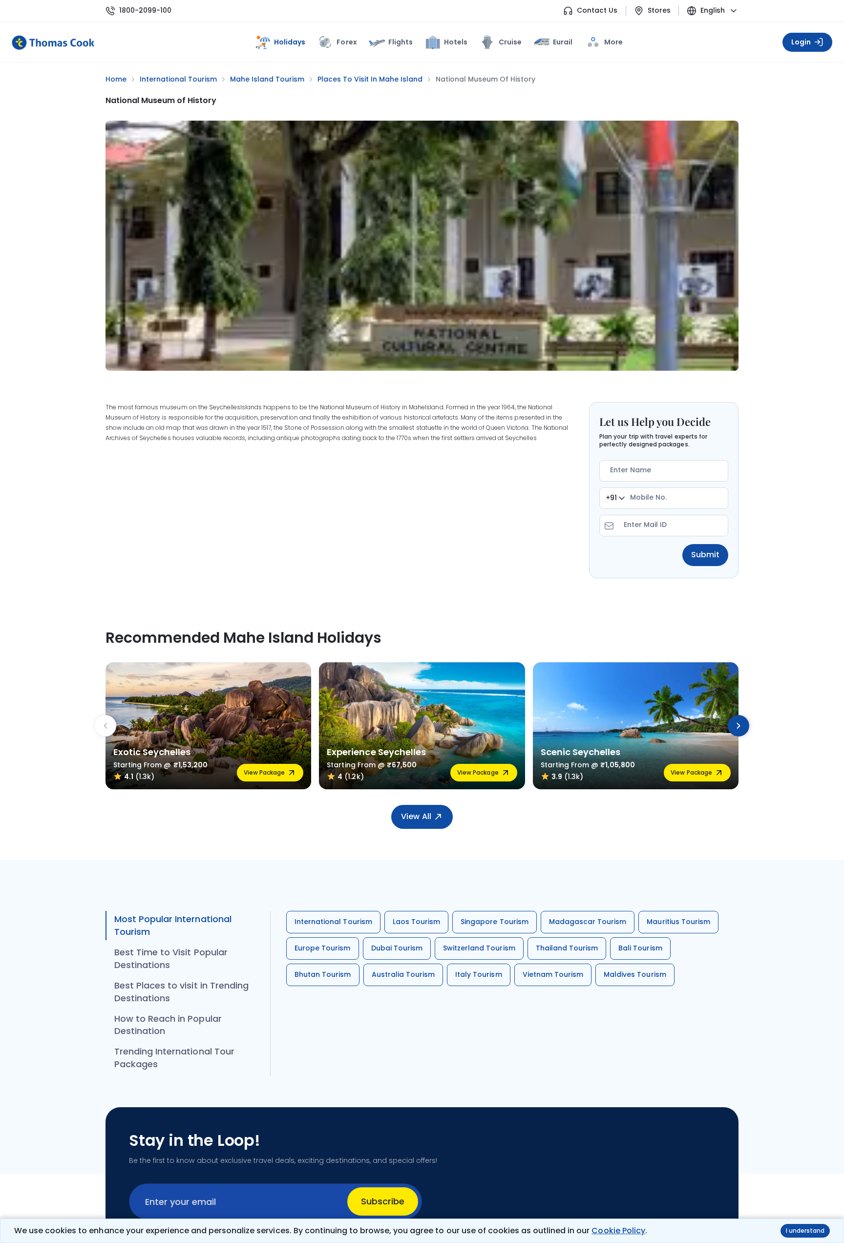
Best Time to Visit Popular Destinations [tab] (171, 958)
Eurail (562, 42)
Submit (705, 554)
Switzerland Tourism (479, 948)
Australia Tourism (403, 974)
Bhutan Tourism (323, 974)
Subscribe (382, 1201)
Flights (400, 42)
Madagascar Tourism (588, 922)
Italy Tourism (478, 974)
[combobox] (615, 498)
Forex (347, 42)
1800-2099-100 (145, 10)
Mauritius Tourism (678, 922)
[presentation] (105, 726)
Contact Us (597, 10)
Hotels (455, 42)
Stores (659, 10)
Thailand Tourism (567, 948)
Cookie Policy (618, 1230)
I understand (805, 1230)
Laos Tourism (416, 922)
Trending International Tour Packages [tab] (174, 1057)
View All (416, 816)
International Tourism (333, 922)
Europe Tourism (323, 948)
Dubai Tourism (396, 948)
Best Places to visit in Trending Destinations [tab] (181, 991)
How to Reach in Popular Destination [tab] (168, 1024)
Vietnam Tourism (553, 974)
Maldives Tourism (635, 974)
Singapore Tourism (494, 922)
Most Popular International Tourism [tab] (173, 925)
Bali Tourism (640, 948)
